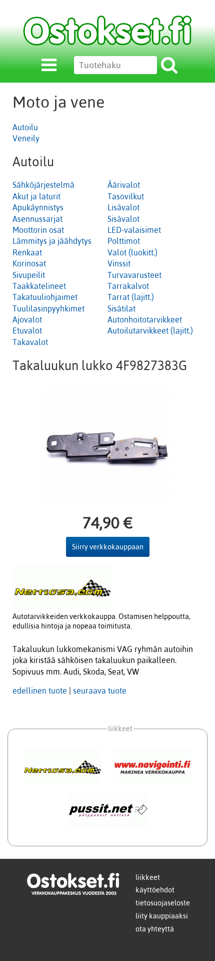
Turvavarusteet (135, 274)
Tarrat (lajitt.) (131, 296)
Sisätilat (122, 308)
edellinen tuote (39, 690)
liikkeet (148, 877)
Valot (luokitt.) (133, 252)
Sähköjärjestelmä (43, 184)
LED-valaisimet (134, 229)
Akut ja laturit (36, 196)
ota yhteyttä (155, 929)
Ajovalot (27, 319)
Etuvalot (27, 330)
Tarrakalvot (128, 285)
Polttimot (124, 240)
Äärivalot (124, 184)
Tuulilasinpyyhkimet (48, 308)
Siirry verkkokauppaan (108, 547)
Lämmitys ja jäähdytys (52, 240)
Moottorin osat (38, 229)
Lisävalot (124, 207)
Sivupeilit (28, 274)
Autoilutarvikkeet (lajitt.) (150, 330)
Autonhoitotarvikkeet (145, 319)
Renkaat (27, 252)
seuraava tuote (99, 690)
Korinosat (29, 263)
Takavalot (30, 342)
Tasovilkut (126, 196)
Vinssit (119, 263)
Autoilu (25, 127)
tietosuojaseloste (163, 903)
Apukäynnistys (38, 207)
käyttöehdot (155, 890)
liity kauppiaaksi (162, 916)
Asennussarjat (37, 218)
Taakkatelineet (39, 285)
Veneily (26, 138)
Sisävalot (124, 218)
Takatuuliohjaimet (45, 296)
